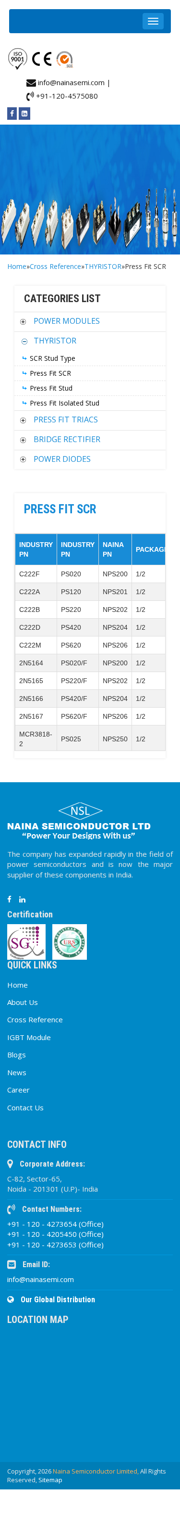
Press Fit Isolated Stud (64, 402)
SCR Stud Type (52, 358)
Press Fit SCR (50, 373)
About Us (22, 1002)
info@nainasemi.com (40, 1279)
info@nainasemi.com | (73, 82)
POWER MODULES (67, 321)
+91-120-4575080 (66, 96)
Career (18, 1089)
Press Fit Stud (51, 388)
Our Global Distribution (57, 1299)
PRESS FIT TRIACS (66, 419)
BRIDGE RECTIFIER (67, 439)
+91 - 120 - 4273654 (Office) (55, 1224)
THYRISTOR (102, 266)
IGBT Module (29, 1037)
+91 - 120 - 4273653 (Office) (55, 1244)
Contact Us (25, 1107)
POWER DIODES (62, 459)
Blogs (16, 1054)
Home (16, 266)
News (16, 1072)
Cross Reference (55, 266)
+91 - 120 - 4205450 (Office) (55, 1234)
